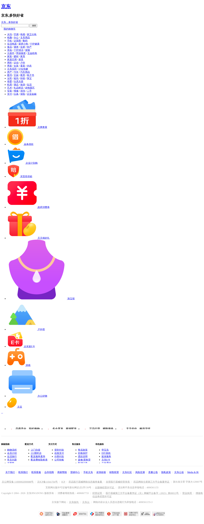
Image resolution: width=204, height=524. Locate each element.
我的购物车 (10, 29)
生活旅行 (12, 456)
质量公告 (153, 472)
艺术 (9, 87)
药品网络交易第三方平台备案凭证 (152, 482)
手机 (9, 40)
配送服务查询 (38, 456)
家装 (9, 56)
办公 (16, 37)
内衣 (29, 66)
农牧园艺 (30, 87)
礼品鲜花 (18, 87)
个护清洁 (18, 50)
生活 (29, 84)
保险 (22, 94)
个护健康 (34, 44)
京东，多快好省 (9, 22)
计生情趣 (23, 69)
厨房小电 (23, 44)
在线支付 (59, 453)
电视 (22, 34)
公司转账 (59, 459)
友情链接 (101, 472)
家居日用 (12, 59)
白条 (16, 94)
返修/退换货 (84, 459)
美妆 (9, 50)
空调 (16, 34)
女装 (16, 66)
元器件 (10, 53)
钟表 (22, 78)
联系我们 (23, 472)
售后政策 (83, 450)
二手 (29, 91)
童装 (22, 66)
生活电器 (12, 44)
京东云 (86, 502)
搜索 (33, 25)
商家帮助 (62, 472)
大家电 (10, 463)
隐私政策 (166, 472)
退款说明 (83, 456)
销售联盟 (114, 472)
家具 (22, 56)
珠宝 (29, 78)
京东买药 (12, 69)
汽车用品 (25, 72)
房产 (9, 72)
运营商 (17, 40)
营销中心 (75, 472)
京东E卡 (106, 459)
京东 (6, 6)
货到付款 (59, 450)
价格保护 (83, 453)
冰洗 (9, 34)
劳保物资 (21, 53)
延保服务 (106, 456)
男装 (9, 66)
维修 (16, 91)
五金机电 (32, 53)
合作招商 (49, 472)
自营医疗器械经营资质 (118, 482)
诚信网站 (80, 513)
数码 (25, 40)
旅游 (22, 84)
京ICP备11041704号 (47, 482)
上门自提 (35, 450)
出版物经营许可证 (105, 487)
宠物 (27, 50)
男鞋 (9, 62)
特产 (29, 47)
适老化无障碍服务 (145, 513)
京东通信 (106, 463)
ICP (63, 482)
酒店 (16, 84)
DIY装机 (106, 453)
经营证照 (97, 493)
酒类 (16, 47)
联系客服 (36, 472)
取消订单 (83, 463)
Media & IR (193, 472)
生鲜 (22, 47)
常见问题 (12, 459)
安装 (9, 91)
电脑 (9, 37)
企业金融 (31, 94)
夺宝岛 (105, 450)
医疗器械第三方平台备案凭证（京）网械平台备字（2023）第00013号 (142, 493)
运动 (16, 62)
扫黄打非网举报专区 (131, 513)
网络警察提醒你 (63, 513)
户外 (22, 62)
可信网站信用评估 (46, 513)
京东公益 (179, 472)
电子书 (30, 75)
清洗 (22, 91)
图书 (9, 75)
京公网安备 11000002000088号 (18, 482)
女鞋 (9, 78)
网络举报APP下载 (114, 513)
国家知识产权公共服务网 (158, 513)
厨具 (21, 59)
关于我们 (10, 472)
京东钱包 (74, 502)
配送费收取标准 (39, 459)
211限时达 (36, 453)
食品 (9, 47)
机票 (9, 84)
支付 (9, 94)
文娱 (16, 75)
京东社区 (127, 472)
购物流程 (12, 450)
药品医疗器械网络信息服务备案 (86, 482)
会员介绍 (12, 453)
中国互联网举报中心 (97, 513)
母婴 (9, 81)
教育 (22, 75)
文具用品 (25, 37)
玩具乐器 (18, 81)
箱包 (16, 78)
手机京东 (88, 472)
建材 (16, 56)
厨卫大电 (31, 34)
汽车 (16, 72)
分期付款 (59, 456)
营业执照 (187, 493)
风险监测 (140, 472)
